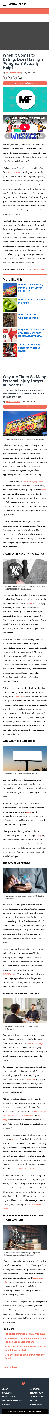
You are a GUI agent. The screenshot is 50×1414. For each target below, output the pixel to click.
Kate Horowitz (13, 72)
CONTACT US (35, 1389)
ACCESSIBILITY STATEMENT (12, 1400)
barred (30, 603)
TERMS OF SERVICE (38, 1397)
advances (15, 1139)
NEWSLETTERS (7, 1393)
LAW (14, 1367)
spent (43, 489)
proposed (31, 1079)
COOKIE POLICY (8, 1397)
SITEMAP (33, 1400)
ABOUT (5, 1389)
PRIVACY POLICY (36, 1393)
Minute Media (19, 1411)
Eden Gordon (13, 401)
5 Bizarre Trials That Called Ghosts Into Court (25, 1356)
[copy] (20, 78)
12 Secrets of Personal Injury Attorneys (25, 1333)
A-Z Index (6, 1404)
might (28, 811)
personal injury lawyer (33, 481)
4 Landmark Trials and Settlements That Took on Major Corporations (25, 1340)
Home (6, 1367)
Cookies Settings (36, 1404)
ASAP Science (14, 172)
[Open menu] (4, 4)
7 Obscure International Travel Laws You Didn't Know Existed (25, 1348)
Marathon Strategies (35, 1043)
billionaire (18, 696)
